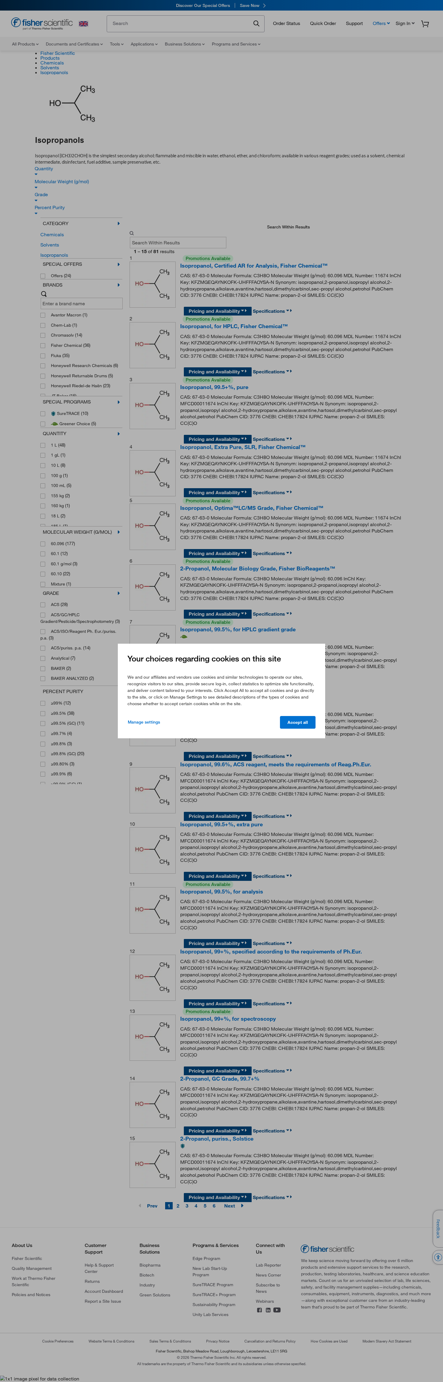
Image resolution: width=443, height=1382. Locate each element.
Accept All (297, 722)
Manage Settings (144, 722)
